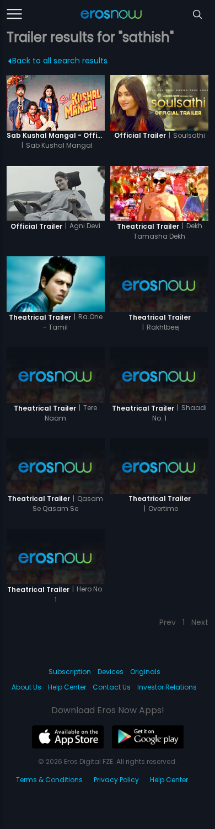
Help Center (67, 687)
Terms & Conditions (49, 779)
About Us (26, 687)
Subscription (70, 671)
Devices (110, 671)
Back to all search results (60, 60)
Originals (145, 671)
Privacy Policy (116, 779)
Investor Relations (167, 687)
